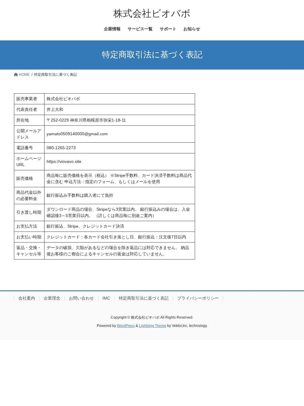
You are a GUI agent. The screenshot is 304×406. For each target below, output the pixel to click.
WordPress (126, 326)
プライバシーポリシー (198, 298)
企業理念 (52, 298)
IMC (106, 298)
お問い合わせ (81, 298)
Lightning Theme (152, 326)
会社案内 (26, 298)
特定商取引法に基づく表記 (144, 298)
